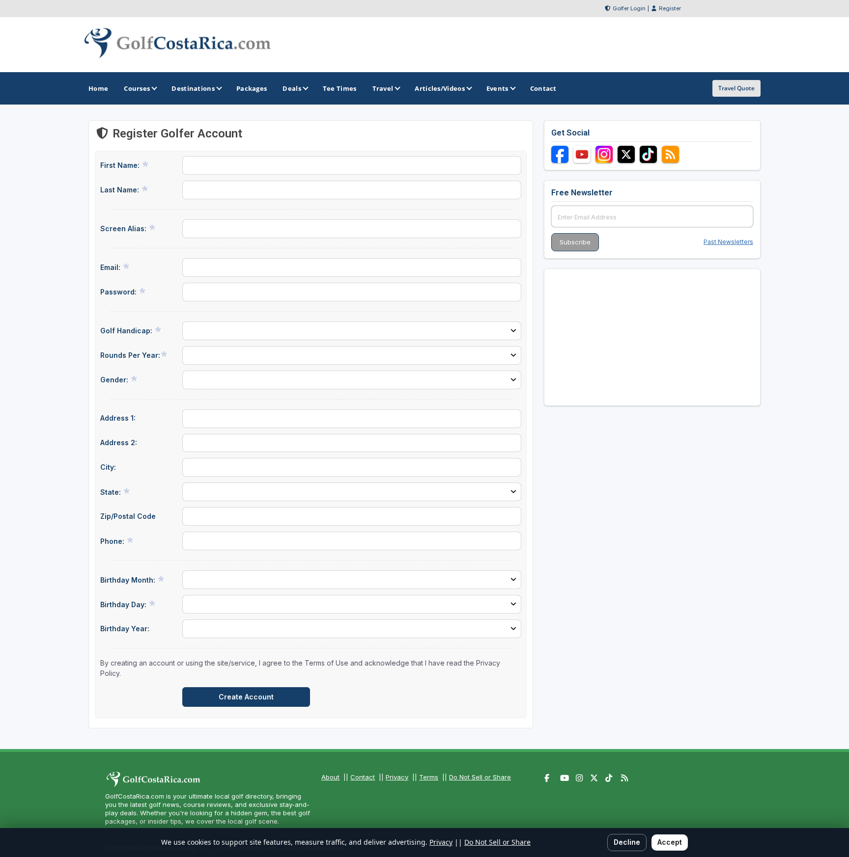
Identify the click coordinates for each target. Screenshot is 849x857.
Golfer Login (629, 8)
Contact (362, 777)
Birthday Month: (128, 580)
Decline (627, 842)
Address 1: (118, 418)
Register (670, 8)
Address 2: (118, 442)
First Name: (121, 165)
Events (497, 88)
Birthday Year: (124, 628)
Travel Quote (736, 88)
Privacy (397, 777)
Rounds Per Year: (130, 355)
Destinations (193, 88)
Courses (137, 88)
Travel (383, 88)
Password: (119, 292)
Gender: (115, 379)
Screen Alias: (124, 228)
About (330, 777)
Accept (669, 842)
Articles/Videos (440, 88)
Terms (428, 777)
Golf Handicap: (127, 330)
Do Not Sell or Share (480, 777)
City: (108, 467)
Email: (111, 267)
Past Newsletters (728, 241)
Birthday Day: (124, 604)
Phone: (113, 541)
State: (111, 492)
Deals (292, 88)
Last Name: (120, 190)
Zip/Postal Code (128, 516)
